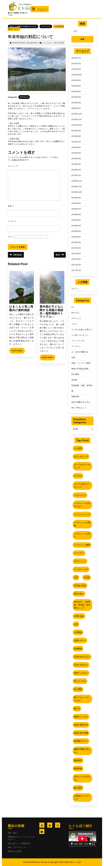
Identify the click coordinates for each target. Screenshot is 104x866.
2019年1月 (76, 175)
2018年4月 (76, 226)
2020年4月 (76, 91)
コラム (74, 324)
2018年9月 (76, 198)
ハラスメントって (82, 514)
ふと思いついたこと (80, 335)
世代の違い (79, 594)
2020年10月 (76, 75)
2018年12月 (76, 181)
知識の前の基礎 (81, 733)
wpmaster (33, 43)
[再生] (72, 843)
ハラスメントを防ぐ (82, 535)
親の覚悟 (78, 788)
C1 (72, 307)
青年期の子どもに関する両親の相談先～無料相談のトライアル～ (52, 311)
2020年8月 (76, 80)
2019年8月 (76, 136)
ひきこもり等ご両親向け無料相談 (21, 308)
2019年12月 (76, 114)
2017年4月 (76, 254)
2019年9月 (76, 131)
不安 (76, 577)
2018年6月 (76, 214)
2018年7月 (76, 209)
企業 (73, 357)
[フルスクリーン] (93, 843)
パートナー (79, 553)
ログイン (75, 289)
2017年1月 (76, 270)
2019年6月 (76, 147)
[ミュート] (90, 843)
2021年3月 (76, 64)
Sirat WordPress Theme (35, 862)
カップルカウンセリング (82, 466)
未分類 (74, 380)
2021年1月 (76, 69)
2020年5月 (76, 86)
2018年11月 (76, 186)
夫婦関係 (78, 648)
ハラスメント (80, 495)
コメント (13, 166)
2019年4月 (76, 159)
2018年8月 (76, 203)
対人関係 (75, 374)
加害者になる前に (15, 851)
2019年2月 (76, 170)
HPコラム (75, 313)
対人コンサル (80, 681)
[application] (82, 838)
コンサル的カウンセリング (82, 485)
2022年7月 (76, 58)
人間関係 (78, 632)
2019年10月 (76, 125)
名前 (11, 206)
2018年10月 (76, 192)
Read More (18, 352)
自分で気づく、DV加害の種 (19, 843)
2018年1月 (76, 242)
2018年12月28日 (18, 43)
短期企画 (75, 396)
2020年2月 (76, 103)
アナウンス (45, 26)
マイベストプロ (78, 341)
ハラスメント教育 (82, 545)
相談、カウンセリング (17, 847)
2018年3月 (76, 231)
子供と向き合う (81, 665)
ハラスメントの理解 (82, 524)
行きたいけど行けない (82, 778)
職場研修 (78, 768)
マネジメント (80, 561)
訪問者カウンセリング (82, 797)
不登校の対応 (80, 585)
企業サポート (80, 640)
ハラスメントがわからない (82, 504)
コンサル (78, 476)
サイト (11, 237)
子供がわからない (82, 657)
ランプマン (76, 346)
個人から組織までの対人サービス (23, 26)
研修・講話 (12, 833)
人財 (76, 624)
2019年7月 (76, 142)
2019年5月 (76, 153)
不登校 (87, 577)
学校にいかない (81, 673)
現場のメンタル (81, 717)
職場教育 (78, 760)
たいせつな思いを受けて (81, 330)
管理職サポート (81, 741)
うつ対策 (78, 448)
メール (12, 221)
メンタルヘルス (81, 569)
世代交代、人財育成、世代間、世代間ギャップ (82, 605)
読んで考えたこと (79, 408)
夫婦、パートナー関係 (80, 363)
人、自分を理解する (80, 352)
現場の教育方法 (81, 725)
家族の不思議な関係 (80, 369)
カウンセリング (81, 456)
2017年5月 (76, 248)
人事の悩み (79, 616)
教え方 (77, 708)
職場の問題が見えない (82, 750)
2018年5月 (76, 220)
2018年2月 (76, 237)
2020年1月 (76, 108)
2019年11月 (76, 119)
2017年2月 (76, 265)
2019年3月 (76, 164)
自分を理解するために (80, 402)
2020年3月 (76, 97)
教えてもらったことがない (82, 698)
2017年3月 (76, 259)
